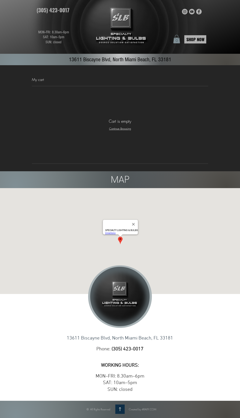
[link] (176, 39)
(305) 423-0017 (127, 349)
